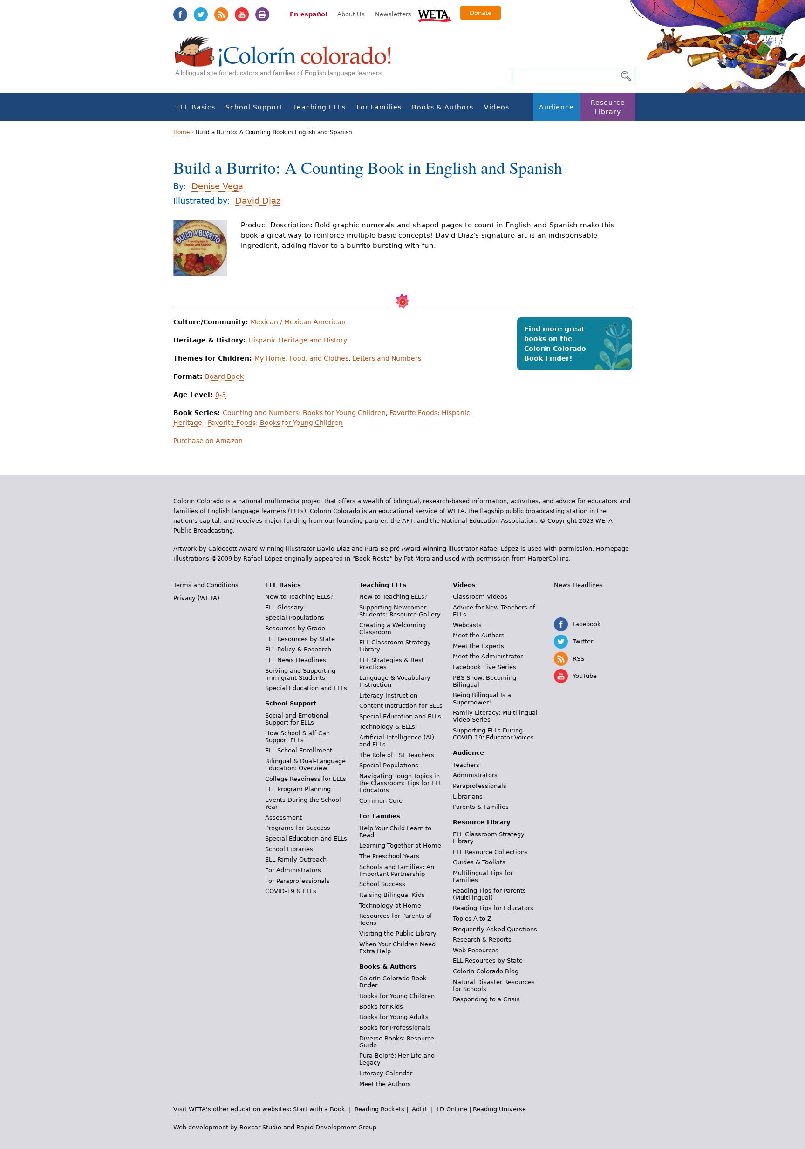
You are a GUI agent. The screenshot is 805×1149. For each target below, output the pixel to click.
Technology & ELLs (387, 726)
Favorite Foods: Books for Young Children (275, 422)
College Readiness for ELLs (305, 778)
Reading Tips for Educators (493, 907)
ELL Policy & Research (298, 649)
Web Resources (475, 950)
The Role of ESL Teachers (396, 755)
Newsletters (393, 14)
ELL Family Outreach (296, 859)
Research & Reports (482, 939)
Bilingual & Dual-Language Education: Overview (305, 765)
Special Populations (294, 617)
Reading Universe (499, 1109)
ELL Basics (195, 107)
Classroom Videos (480, 596)
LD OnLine (452, 1109)
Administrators (475, 775)
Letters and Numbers (386, 358)
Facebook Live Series (484, 666)
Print (262, 14)
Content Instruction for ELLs (401, 705)
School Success (382, 884)
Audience (556, 107)
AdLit (419, 1109)
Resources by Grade (295, 628)
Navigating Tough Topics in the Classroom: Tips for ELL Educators (400, 783)
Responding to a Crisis (486, 999)
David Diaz (257, 200)
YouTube (242, 14)
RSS (221, 14)
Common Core (380, 800)
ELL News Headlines (295, 660)
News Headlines (578, 584)
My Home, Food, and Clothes (301, 358)
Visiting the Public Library (398, 933)
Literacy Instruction (388, 695)
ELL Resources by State (300, 639)
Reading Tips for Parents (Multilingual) (489, 894)
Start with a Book (319, 1109)
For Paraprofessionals (297, 880)
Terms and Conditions (206, 584)
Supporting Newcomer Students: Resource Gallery (400, 611)
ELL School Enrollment (298, 750)
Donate (480, 12)
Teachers (466, 764)
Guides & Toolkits (479, 862)
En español (308, 14)
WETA (434, 15)
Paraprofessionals (479, 785)
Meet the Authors (385, 1084)
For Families (379, 107)
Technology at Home (390, 905)
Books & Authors (442, 107)
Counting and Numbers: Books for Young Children (304, 413)
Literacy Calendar (385, 1073)
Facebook (180, 14)
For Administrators (293, 870)
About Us (351, 14)
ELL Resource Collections (490, 851)
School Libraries (289, 849)
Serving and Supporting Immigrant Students (300, 674)
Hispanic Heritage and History (297, 340)
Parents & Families (481, 806)
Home (181, 132)
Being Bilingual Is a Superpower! (482, 698)
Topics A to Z (472, 918)
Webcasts (467, 625)
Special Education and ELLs (306, 687)
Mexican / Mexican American (298, 322)
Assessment (283, 817)
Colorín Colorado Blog (485, 971)
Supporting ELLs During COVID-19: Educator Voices (493, 734)
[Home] (287, 61)
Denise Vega (217, 186)
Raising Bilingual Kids (392, 894)
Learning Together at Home (400, 845)
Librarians (468, 796)
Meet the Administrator (488, 656)
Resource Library (608, 107)
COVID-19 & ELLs (290, 891)
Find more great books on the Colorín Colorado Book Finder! (555, 343)
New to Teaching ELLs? (299, 596)
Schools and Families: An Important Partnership (396, 870)
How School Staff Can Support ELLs (297, 737)
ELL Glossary (284, 607)
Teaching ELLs (319, 107)
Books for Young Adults (394, 1016)
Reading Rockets (379, 1109)
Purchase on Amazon (208, 441)
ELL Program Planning (298, 789)
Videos (496, 107)
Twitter (201, 14)
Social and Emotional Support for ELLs (297, 719)
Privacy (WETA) (196, 598)
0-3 (220, 394)
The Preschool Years (389, 856)
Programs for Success (297, 827)
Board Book (224, 376)
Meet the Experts (478, 646)
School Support (253, 107)
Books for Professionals (394, 1027)
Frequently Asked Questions (495, 929)
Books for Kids (381, 1006)
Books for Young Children (397, 995)
